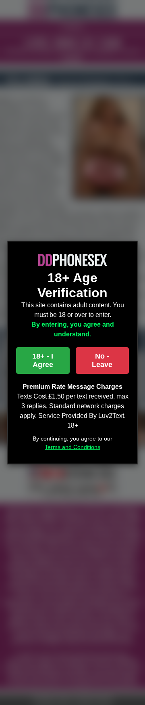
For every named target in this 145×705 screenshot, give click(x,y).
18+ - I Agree (42, 360)
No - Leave (102, 360)
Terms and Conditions (72, 447)
